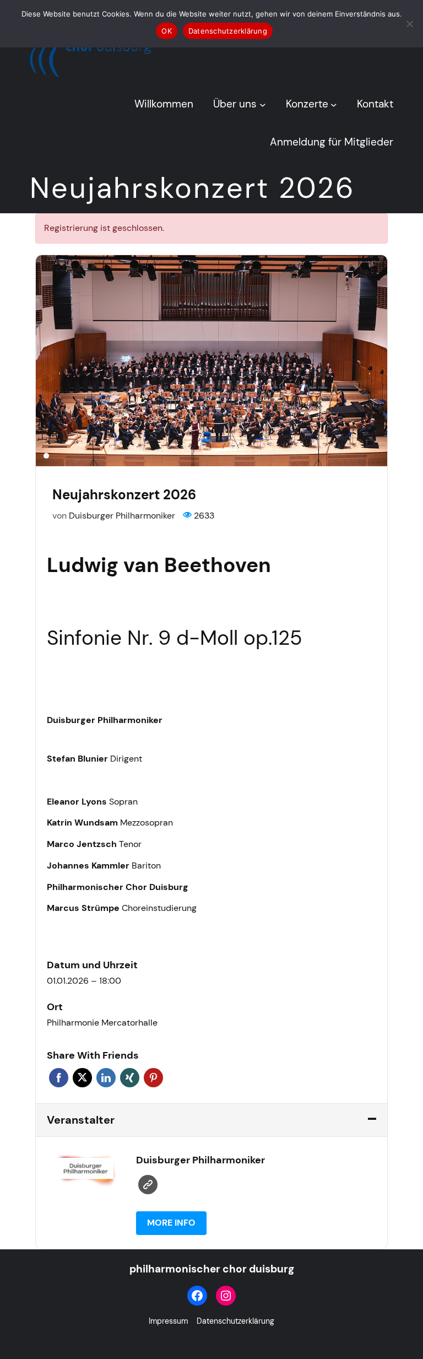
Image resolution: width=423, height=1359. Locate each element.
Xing (129, 1077)
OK (166, 30)
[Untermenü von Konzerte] (333, 104)
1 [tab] (46, 456)
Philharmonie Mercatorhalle (102, 1022)
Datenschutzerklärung (227, 30)
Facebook (58, 1077)
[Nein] (409, 23)
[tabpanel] (211, 360)
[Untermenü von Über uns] (262, 104)
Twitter (82, 1077)
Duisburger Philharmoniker (122, 515)
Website (148, 1184)
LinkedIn (106, 1077)
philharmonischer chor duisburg (211, 1269)
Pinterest (153, 1077)
